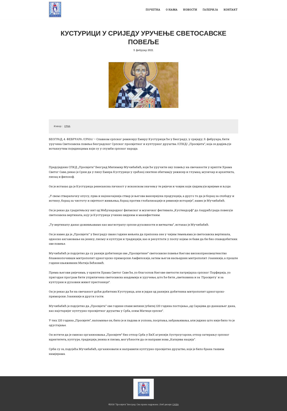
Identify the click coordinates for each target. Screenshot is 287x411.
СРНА (67, 126)
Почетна (153, 9)
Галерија (210, 9)
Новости (190, 9)
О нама (172, 9)
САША (175, 404)
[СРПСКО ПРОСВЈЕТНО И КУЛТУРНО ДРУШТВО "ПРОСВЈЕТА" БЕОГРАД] (56, 9)
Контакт (231, 9)
